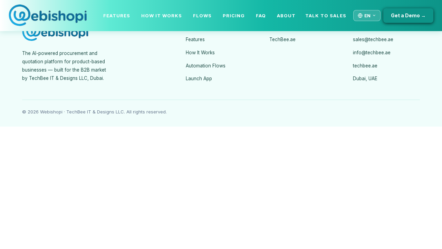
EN (367, 15)
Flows (202, 15)
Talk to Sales (325, 15)
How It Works (161, 15)
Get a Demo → (408, 15)
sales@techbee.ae (373, 39)
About (286, 15)
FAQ (261, 15)
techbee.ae (365, 65)
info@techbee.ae (372, 52)
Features (116, 15)
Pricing (234, 15)
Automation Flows (205, 65)
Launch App (199, 78)
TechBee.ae (282, 39)
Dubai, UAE (365, 78)
